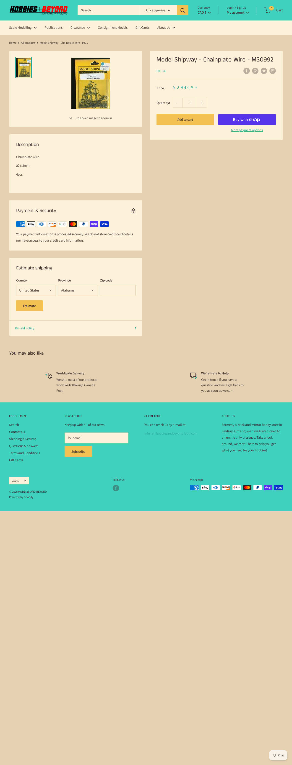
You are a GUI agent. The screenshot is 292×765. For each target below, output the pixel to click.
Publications (54, 27)
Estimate (29, 306)
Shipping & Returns (22, 439)
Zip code (106, 280)
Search (14, 424)
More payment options (247, 130)
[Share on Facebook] (246, 70)
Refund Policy (24, 328)
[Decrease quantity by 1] (177, 103)
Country (22, 280)
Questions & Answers (23, 446)
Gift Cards (142, 27)
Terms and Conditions (24, 453)
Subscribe (78, 451)
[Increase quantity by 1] (202, 103)
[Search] (182, 10)
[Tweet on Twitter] (264, 70)
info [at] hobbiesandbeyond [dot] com (170, 433)
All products (28, 43)
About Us (163, 27)
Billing (161, 71)
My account (236, 12)
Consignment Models (113, 27)
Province (64, 280)
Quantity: (163, 103)
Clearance (77, 27)
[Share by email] (272, 70)
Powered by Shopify (21, 497)
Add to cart (185, 120)
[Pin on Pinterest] (255, 70)
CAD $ (15, 481)
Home (12, 43)
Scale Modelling (20, 27)
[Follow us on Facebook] (116, 488)
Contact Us (17, 432)
